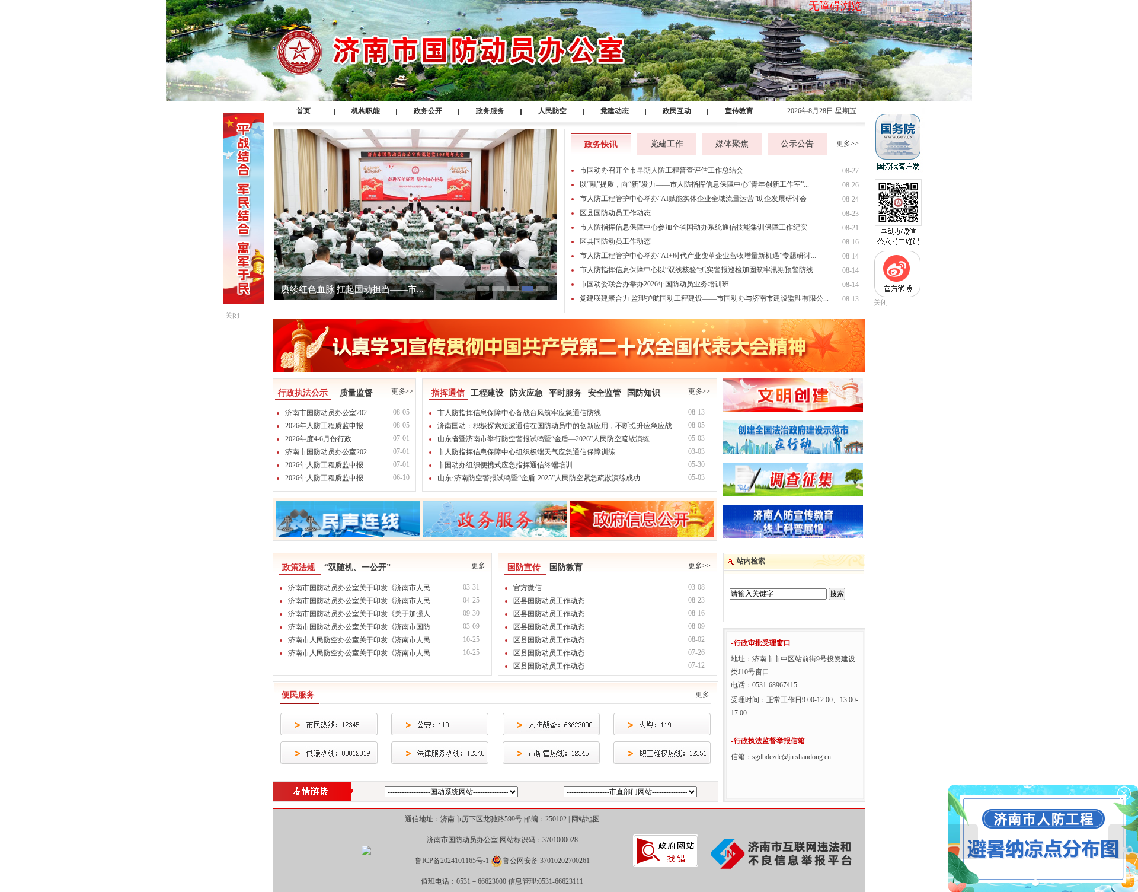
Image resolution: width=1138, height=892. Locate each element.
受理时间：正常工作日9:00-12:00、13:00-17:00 (794, 706)
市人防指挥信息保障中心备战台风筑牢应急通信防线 (519, 413)
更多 (478, 566)
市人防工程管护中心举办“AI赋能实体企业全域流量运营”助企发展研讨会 (693, 199)
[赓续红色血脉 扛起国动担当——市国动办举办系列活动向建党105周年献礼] (415, 214)
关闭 (881, 302)
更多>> (847, 143)
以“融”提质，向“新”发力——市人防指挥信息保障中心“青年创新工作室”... (694, 184)
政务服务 (490, 111)
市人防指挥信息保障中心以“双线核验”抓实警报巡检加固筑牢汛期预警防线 (696, 270)
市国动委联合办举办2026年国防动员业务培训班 (654, 284)
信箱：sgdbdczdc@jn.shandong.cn (782, 757)
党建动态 (614, 111)
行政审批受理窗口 (762, 643)
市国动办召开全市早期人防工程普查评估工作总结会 (661, 170)
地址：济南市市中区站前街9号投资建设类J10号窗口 (793, 665)
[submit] (837, 594)
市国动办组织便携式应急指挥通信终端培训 (505, 465)
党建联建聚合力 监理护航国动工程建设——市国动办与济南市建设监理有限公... (704, 298)
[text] (778, 594)
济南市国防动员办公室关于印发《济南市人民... (362, 588)
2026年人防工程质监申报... (327, 426)
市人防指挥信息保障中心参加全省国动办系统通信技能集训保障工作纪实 (693, 227)
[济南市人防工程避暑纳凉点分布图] (1043, 838)
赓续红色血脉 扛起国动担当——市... (352, 289)
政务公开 (428, 111)
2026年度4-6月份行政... (321, 439)
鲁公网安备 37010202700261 (546, 860)
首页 (303, 111)
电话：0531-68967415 (764, 685)
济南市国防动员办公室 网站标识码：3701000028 (502, 840)
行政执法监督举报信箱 (769, 741)
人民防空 (552, 111)
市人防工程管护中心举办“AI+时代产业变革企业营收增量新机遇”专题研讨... (698, 255)
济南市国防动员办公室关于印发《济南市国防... (362, 627)
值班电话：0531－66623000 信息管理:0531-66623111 (502, 881)
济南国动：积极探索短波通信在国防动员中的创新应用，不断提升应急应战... (557, 426)
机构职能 (365, 111)
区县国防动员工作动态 (615, 213)
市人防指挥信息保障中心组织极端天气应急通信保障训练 (526, 452)
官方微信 (527, 588)
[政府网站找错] (665, 850)
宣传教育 (739, 111)
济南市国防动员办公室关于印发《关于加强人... (362, 614)
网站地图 (585, 819)
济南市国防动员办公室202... (328, 413)
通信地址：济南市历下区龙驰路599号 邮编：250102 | (502, 819)
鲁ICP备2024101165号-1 (452, 860)
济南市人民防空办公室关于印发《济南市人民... (362, 640)
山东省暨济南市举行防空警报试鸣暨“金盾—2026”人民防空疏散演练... (546, 439)
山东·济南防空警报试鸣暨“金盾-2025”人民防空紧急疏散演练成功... (541, 478)
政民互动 (677, 111)
